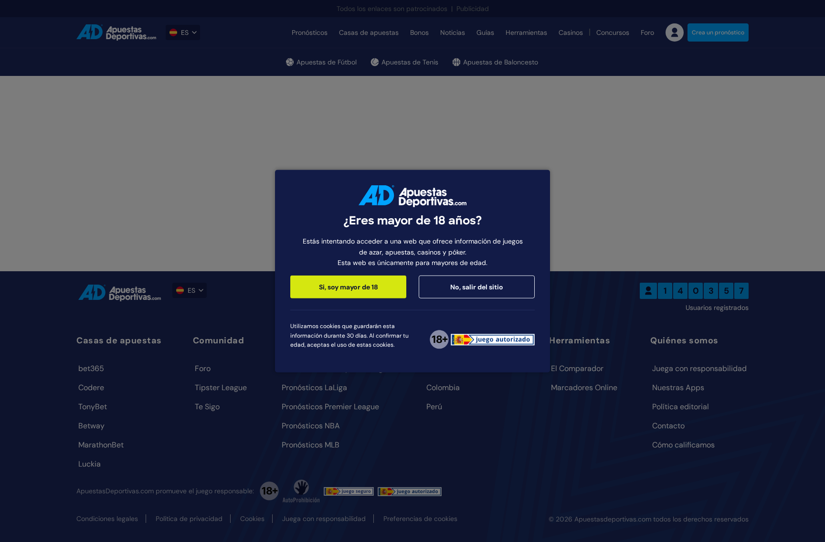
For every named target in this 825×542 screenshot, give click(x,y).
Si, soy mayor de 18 (348, 287)
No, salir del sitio (476, 287)
